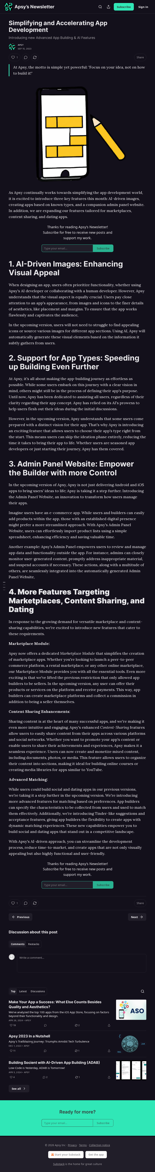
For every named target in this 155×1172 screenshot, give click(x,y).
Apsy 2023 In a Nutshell (29, 1036)
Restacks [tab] (33, 944)
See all (16, 1088)
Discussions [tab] (38, 991)
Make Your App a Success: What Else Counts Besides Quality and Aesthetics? (55, 1004)
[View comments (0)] (25, 57)
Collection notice (99, 1145)
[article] (77, 1013)
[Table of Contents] (4, 586)
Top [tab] (13, 991)
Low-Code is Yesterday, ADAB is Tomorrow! (37, 1068)
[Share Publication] (108, 7)
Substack (58, 1164)
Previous (23, 917)
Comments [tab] (17, 944)
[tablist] (25, 944)
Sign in (143, 7)
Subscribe (124, 7)
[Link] (3, 268)
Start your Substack (68, 1154)
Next (134, 917)
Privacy (72, 1145)
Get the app (96, 1154)
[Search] (100, 7)
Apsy (21, 45)
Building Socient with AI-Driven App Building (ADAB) (54, 1062)
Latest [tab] (23, 991)
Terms (83, 1145)
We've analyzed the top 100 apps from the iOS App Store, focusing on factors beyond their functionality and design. (59, 1014)
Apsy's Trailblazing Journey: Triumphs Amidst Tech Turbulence (49, 1041)
